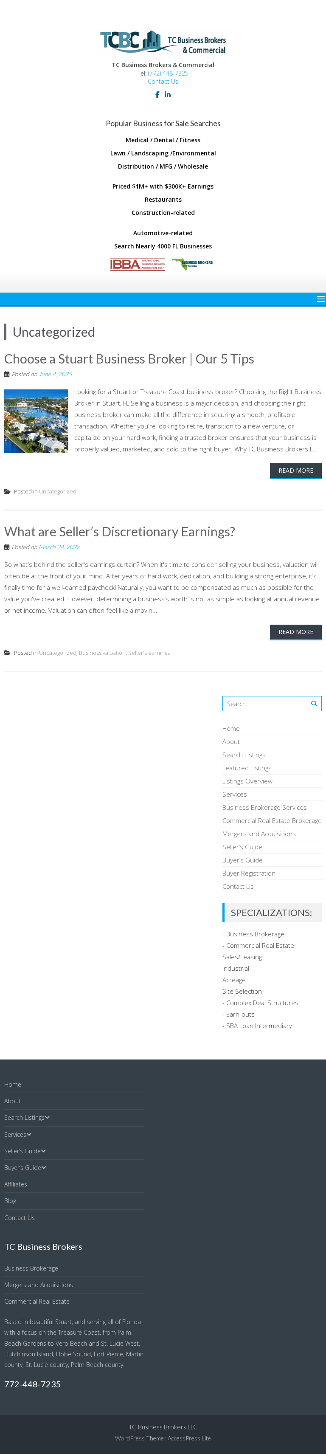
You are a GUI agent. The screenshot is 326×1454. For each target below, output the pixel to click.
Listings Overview (247, 781)
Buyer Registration (248, 873)
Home (231, 728)
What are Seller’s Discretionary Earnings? (119, 531)
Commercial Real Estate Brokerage (272, 820)
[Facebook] (157, 94)
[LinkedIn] (168, 94)
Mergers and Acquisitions (259, 833)
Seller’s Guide (242, 847)
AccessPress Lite (189, 1438)
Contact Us (163, 81)
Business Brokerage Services (264, 807)
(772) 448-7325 (168, 73)
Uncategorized (57, 491)
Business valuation (102, 653)
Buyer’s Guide (242, 860)
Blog (10, 1201)
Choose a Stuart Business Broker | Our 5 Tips (129, 358)
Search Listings (244, 754)
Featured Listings (247, 768)
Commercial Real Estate (37, 1301)
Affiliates (15, 1184)
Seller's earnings (149, 653)
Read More (295, 470)
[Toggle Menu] (321, 299)
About (231, 741)
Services (234, 794)
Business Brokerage (31, 1268)
